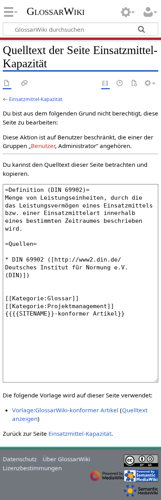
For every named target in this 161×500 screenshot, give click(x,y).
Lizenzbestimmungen (32, 468)
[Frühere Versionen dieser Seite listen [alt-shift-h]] (120, 83)
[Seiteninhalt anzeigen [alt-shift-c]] (7, 83)
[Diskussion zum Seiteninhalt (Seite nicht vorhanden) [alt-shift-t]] (24, 83)
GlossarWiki (56, 11)
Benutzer (43, 146)
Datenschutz (20, 459)
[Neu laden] (134, 83)
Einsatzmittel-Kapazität (36, 99)
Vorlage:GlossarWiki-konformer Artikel (65, 410)
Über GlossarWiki (66, 459)
